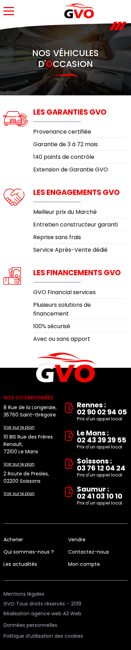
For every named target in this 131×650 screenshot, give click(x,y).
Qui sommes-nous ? (28, 551)
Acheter (13, 539)
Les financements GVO (77, 273)
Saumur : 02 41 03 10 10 (99, 496)
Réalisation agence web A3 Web (42, 613)
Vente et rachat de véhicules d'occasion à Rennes (65, 368)
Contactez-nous (88, 551)
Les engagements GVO (76, 192)
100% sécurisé (51, 326)
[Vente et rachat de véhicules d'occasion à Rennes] (79, 11)
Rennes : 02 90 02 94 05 (102, 411)
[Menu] (8, 11)
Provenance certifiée (62, 132)
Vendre (77, 539)
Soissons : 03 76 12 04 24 (101, 468)
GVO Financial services (64, 292)
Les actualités (20, 564)
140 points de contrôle (63, 157)
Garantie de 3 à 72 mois (65, 144)
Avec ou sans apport (61, 339)
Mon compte (84, 564)
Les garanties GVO (70, 112)
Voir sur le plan (19, 427)
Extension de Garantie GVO (70, 169)
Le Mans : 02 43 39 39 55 (101, 439)
